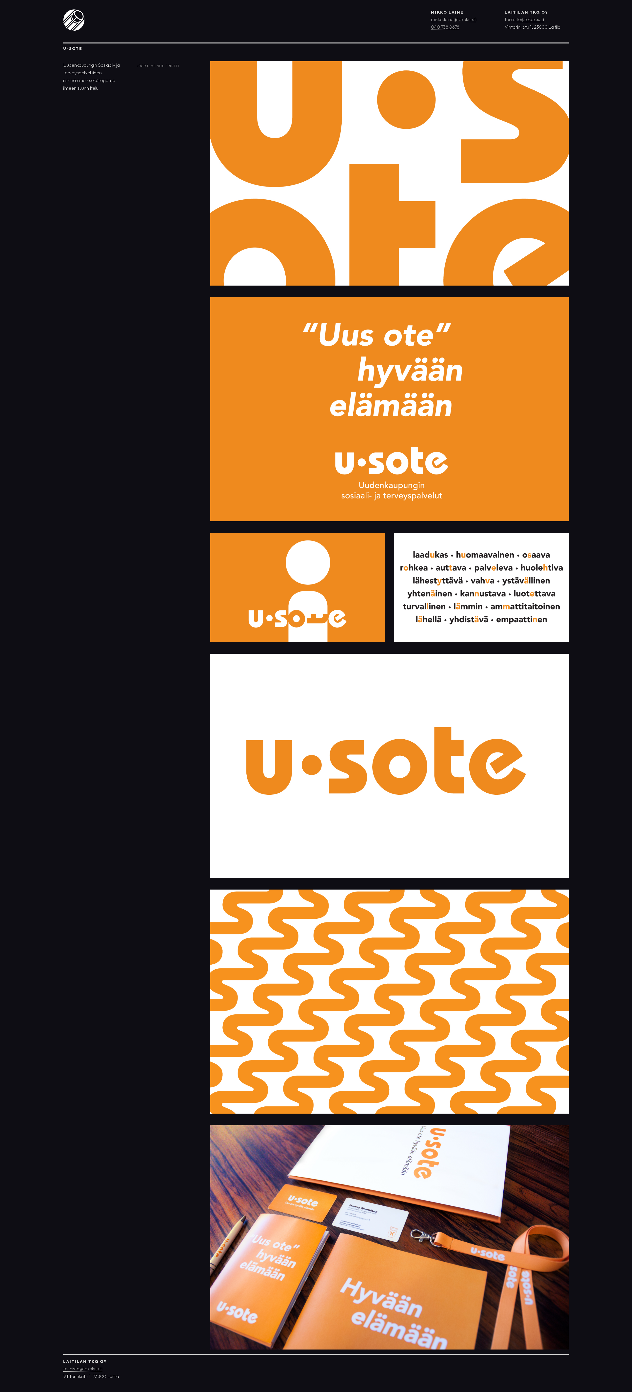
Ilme (151, 65)
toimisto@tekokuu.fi (524, 19)
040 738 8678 (445, 27)
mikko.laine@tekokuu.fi (453, 19)
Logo (141, 65)
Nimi (161, 65)
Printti (172, 65)
